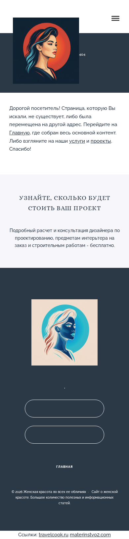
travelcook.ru (53, 535)
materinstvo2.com (90, 535)
